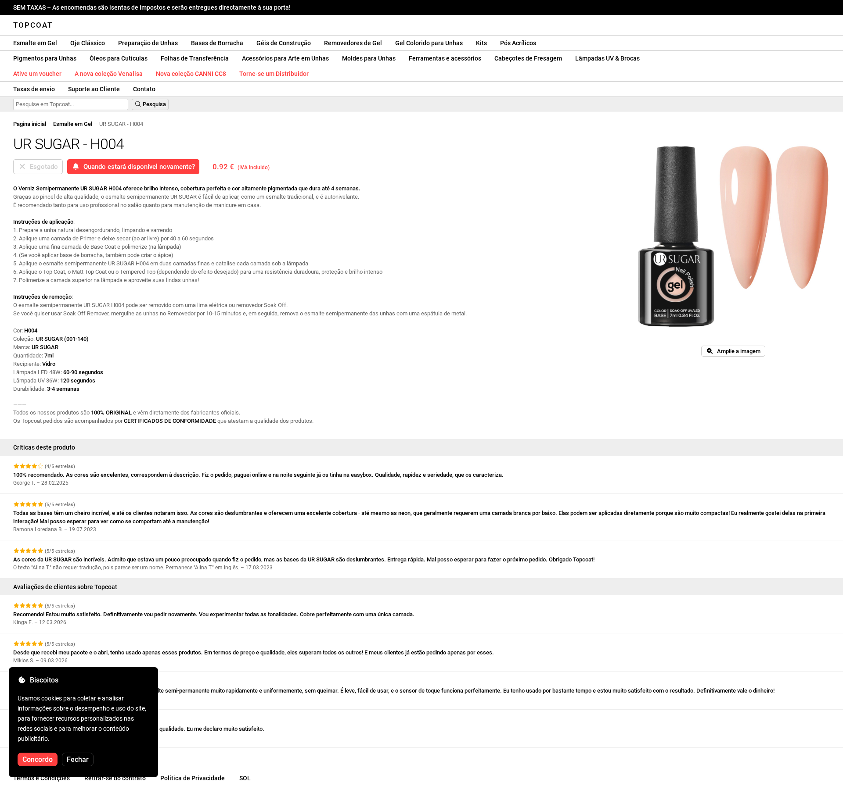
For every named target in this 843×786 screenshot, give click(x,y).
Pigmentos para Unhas (44, 58)
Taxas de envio (34, 89)
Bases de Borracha (217, 42)
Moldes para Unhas (369, 58)
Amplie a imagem (736, 351)
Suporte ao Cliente (94, 89)
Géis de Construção (283, 42)
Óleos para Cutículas (119, 58)
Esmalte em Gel (35, 42)
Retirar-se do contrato (115, 778)
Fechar (78, 759)
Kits (481, 42)
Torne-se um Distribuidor (274, 73)
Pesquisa (153, 104)
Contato (144, 89)
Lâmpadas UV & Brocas (607, 58)
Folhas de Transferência (195, 58)
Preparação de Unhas (148, 42)
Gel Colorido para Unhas (429, 42)
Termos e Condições (41, 778)
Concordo (37, 759)
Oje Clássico (87, 42)
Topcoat (33, 25)
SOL (245, 778)
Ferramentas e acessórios (445, 58)
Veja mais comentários (43, 755)
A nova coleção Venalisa (109, 73)
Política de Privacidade (192, 778)
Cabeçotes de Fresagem (528, 58)
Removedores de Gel (353, 42)
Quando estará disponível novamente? (137, 167)
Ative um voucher (37, 73)
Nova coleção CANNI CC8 (191, 73)
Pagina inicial (29, 124)
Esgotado (42, 167)
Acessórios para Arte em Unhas (285, 58)
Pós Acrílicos (518, 42)
